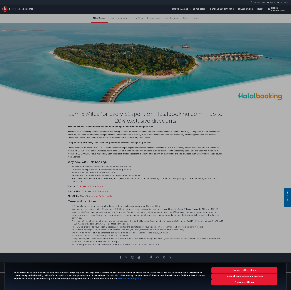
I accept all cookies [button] (244, 270)
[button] (244, 282)
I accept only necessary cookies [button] (244, 276)
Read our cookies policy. (130, 278)
